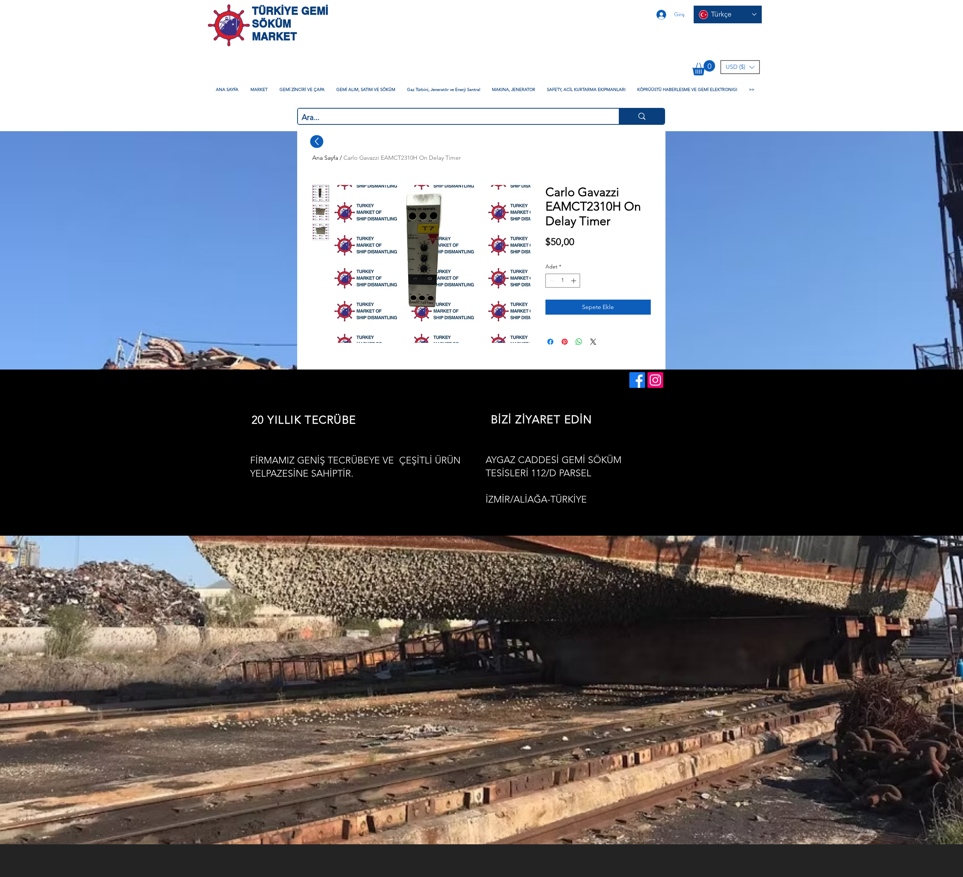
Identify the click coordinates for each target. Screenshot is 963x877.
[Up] (317, 141)
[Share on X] (593, 341)
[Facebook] (637, 380)
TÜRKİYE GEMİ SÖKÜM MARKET (290, 23)
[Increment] (574, 280)
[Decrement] (551, 280)
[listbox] (740, 67)
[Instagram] (655, 380)
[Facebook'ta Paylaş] (550, 341)
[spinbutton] (563, 280)
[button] (703, 68)
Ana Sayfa (325, 157)
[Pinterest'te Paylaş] (564, 341)
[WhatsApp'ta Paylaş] (578, 341)
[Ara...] (641, 116)
